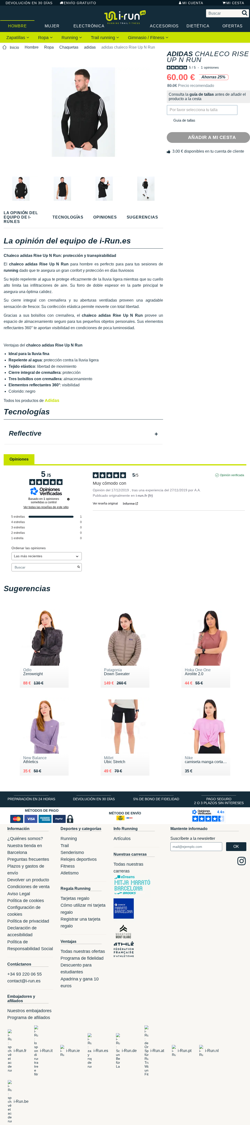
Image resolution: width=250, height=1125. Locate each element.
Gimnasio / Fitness (147, 37)
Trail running (103, 37)
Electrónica (88, 26)
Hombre (17, 26)
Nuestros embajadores (29, 1010)
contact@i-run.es (24, 980)
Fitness (68, 866)
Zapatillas (16, 37)
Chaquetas (68, 47)
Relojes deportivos (79, 859)
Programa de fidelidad (82, 958)
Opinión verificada (232, 475)
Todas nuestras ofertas (83, 951)
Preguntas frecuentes (28, 859)
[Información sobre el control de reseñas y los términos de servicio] (68, 499)
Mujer (52, 26)
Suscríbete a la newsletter (192, 838)
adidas (90, 47)
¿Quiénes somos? (25, 838)
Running (70, 37)
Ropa (44, 37)
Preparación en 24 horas (31, 799)
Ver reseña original (105, 503)
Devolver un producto (28, 879)
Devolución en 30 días (29, 3)
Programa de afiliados (28, 1017)
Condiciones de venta (28, 886)
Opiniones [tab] (19, 459)
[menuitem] (17, 37)
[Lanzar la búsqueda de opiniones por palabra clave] (79, 567)
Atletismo (70, 873)
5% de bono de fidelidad (156, 799)
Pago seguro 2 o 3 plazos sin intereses (219, 801)
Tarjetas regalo (75, 898)
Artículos (122, 838)
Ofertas (232, 26)
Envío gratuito (80, 3)
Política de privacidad (28, 921)
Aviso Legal (18, 893)
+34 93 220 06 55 (24, 974)
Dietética (198, 26)
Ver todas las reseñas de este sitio (46, 507)
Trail (65, 845)
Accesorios (164, 26)
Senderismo (72, 852)
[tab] (83, 433)
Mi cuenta (192, 3)
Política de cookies (25, 900)
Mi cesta (235, 3)
